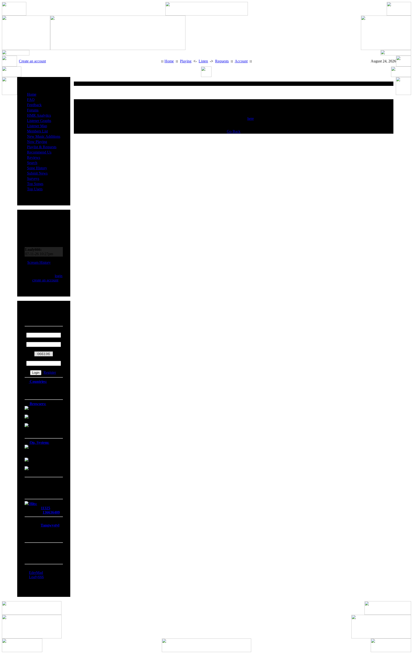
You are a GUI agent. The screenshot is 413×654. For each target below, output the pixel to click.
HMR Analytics (39, 115)
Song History (37, 168)
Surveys (33, 178)
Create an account (32, 61)
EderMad (36, 573)
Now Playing (37, 142)
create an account (45, 280)
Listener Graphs (39, 121)
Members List (37, 131)
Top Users (35, 189)
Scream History (39, 262)
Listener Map (37, 126)
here (250, 118)
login (58, 276)
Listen (203, 61)
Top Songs (35, 184)
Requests (222, 61)
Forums (32, 110)
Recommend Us (39, 152)
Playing (185, 61)
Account (241, 61)
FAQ (31, 100)
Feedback (34, 105)
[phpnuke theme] (206, 651)
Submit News (37, 173)
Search (32, 163)
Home (169, 61)
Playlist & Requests (41, 147)
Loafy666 (36, 577)
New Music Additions (43, 136)
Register (49, 372)
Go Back (233, 131)
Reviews (33, 157)
